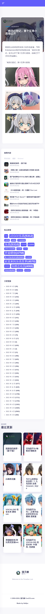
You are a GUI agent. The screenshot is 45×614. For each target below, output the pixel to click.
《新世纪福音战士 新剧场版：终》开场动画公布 (24, 217)
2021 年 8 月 (10, 397)
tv (13, 240)
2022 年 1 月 (10, 380)
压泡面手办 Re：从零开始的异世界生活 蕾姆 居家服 (32, 512)
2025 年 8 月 (10, 290)
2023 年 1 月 (10, 349)
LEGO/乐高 (21, 236)
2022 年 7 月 (10, 359)
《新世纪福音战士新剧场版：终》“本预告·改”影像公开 (24, 210)
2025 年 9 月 (10, 286)
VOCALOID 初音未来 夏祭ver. (12, 511)
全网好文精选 (10, 248)
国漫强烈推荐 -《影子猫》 (19, 163)
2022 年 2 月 (10, 377)
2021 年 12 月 (11, 383)
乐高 (12, 244)
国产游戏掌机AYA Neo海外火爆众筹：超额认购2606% (25, 176)
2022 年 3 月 (10, 373)
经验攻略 (10, 270)
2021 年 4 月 (10, 411)
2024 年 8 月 (10, 321)
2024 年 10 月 (11, 314)
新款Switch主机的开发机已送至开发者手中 (24, 203)
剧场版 (19, 248)
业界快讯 (7, 26)
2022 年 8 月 (10, 356)
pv (7, 240)
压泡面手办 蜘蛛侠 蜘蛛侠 (32, 449)
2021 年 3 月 (10, 415)
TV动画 (21, 240)
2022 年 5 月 (10, 366)
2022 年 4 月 (10, 370)
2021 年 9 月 (10, 394)
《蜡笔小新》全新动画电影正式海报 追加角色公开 (24, 170)
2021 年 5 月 (10, 408)
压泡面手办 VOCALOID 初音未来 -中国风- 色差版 (32, 543)
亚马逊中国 (23, 244)
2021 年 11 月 (10, 387)
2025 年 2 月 (10, 300)
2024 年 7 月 (10, 324)
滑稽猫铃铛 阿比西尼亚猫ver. (12, 541)
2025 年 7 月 (10, 293)
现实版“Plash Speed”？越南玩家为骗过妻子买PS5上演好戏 (25, 197)
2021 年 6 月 (10, 404)
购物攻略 (27, 270)
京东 (31, 244)
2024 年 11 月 (10, 311)
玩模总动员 (22, 266)
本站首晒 (28, 257)
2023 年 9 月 (10, 342)
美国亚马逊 (20, 270)
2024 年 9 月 (10, 317)
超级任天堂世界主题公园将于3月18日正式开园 (25, 183)
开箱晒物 (14, 252)
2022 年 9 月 (10, 352)
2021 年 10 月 (11, 390)
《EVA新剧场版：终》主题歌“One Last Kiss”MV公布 (23, 190)
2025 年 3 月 (10, 297)
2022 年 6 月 (10, 363)
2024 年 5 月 (10, 331)
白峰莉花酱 (11, 479)
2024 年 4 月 (10, 335)
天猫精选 (25, 248)
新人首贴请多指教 (14, 257)
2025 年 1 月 (10, 304)
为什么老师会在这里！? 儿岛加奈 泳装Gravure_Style (32, 483)
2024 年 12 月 (11, 307)
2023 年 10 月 (11, 338)
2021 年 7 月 (10, 401)
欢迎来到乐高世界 (20, 261)
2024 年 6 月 (10, 328)
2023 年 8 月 (10, 345)
